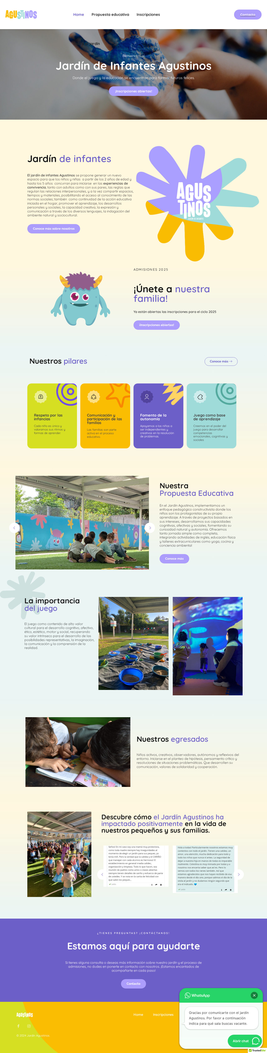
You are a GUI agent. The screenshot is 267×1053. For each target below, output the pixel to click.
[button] (254, 995)
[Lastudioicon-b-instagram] (29, 1026)
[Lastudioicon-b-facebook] (18, 1026)
